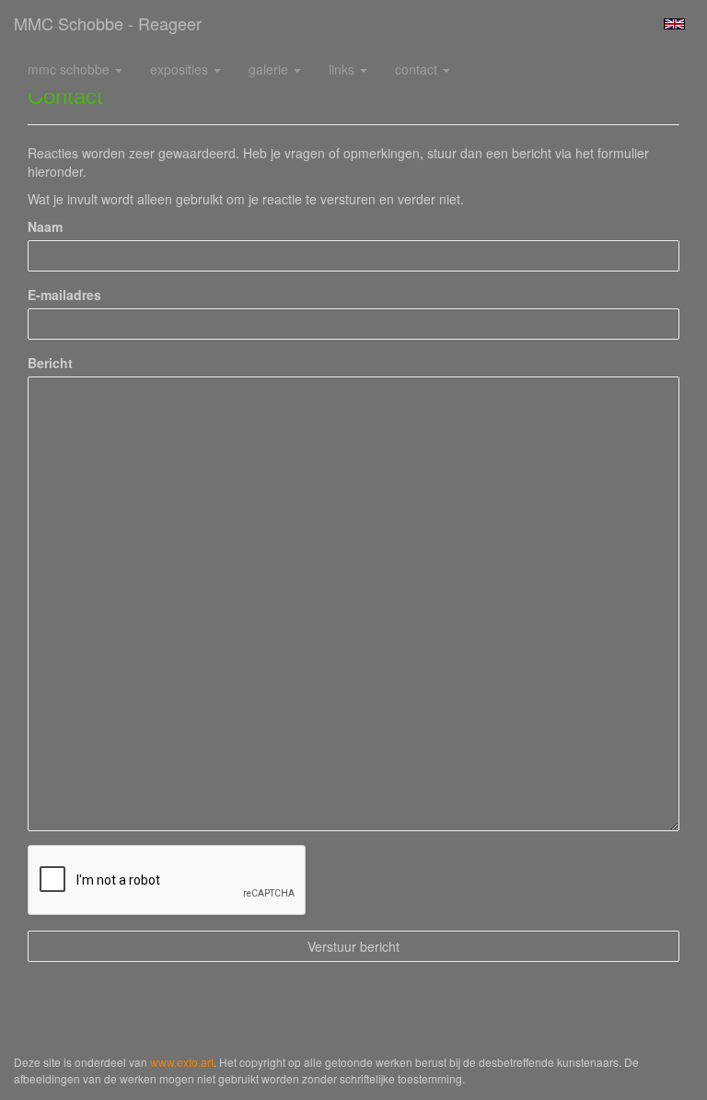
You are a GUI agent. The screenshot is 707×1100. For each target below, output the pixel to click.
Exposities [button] (181, 69)
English (674, 23)
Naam (45, 226)
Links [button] (343, 69)
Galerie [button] (270, 69)
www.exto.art (182, 1062)
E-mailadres (64, 294)
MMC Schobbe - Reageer (108, 23)
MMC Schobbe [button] (70, 69)
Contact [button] (418, 69)
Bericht (50, 362)
